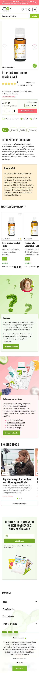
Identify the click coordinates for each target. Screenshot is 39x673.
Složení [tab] (13, 130)
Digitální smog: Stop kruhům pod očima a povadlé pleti (17, 480)
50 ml (27, 259)
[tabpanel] (17, 473)
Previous (4, 46)
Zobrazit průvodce (12, 433)
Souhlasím (19, 668)
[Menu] (34, 9)
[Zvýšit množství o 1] (14, 111)
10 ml (5, 259)
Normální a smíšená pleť (16, 423)
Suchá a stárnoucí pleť (15, 420)
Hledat (34, 16)
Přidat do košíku (27, 111)
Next (34, 46)
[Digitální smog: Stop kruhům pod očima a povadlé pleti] (17, 462)
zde (24, 658)
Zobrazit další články (19, 503)
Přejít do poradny (11, 346)
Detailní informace (8, 97)
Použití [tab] (22, 130)
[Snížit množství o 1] (4, 111)
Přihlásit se (19, 541)
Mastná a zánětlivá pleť (15, 425)
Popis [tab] (5, 130)
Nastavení (19, 663)
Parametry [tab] (33, 130)
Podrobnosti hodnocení (30, 83)
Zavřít (11, 121)
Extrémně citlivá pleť (14, 428)
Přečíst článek (7, 496)
